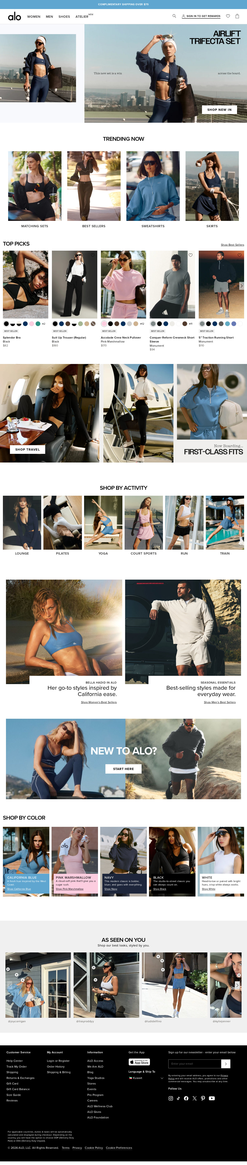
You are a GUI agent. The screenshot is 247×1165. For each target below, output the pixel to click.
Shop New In (219, 110)
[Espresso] (67, 323)
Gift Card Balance (18, 1089)
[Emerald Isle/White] (38, 323)
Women (34, 17)
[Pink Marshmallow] (104, 323)
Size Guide (14, 1095)
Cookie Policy (94, 1148)
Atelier (82, 16)
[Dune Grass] (80, 323)
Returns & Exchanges (21, 1078)
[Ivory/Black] (19, 323)
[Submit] (225, 1063)
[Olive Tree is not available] (93, 323)
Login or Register (58, 1061)
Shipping (12, 1072)
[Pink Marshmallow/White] (31, 323)
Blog (90, 1072)
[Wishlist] (228, 16)
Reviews (12, 1100)
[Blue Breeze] (227, 323)
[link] (203, 16)
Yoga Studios (95, 1078)
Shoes (64, 17)
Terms (66, 1148)
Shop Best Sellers (232, 245)
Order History (56, 1066)
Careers (92, 1100)
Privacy (77, 1148)
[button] (241, 286)
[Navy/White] (25, 323)
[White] (178, 323)
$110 (201, 345)
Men (49, 17)
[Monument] (153, 323)
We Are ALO (95, 1066)
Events (91, 1089)
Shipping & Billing (59, 1072)
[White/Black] (12, 323)
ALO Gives (94, 1112)
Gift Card (12, 1083)
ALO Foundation (98, 1117)
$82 (5, 345)
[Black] (6, 323)
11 (191, 323)
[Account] (183, 16)
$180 (55, 345)
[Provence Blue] (233, 323)
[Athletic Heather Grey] (129, 323)
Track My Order (17, 1066)
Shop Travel (27, 449)
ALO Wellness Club (99, 1106)
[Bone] (172, 323)
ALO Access (95, 1061)
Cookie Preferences (119, 1148)
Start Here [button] (123, 769)
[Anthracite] (221, 323)
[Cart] (237, 16)
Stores (91, 1083)
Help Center (15, 1061)
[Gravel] (86, 323)
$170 (104, 345)
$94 (152, 349)
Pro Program (95, 1095)
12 (143, 323)
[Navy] (61, 323)
